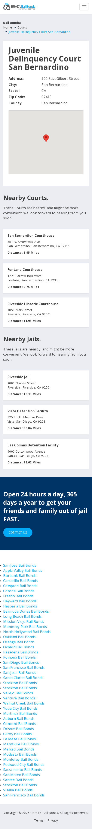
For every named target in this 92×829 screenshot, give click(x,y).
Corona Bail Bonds (18, 591)
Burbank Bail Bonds (20, 575)
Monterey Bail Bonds (20, 759)
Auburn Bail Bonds (18, 718)
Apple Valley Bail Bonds (22, 570)
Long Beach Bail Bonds (22, 616)
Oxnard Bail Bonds (18, 647)
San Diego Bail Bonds (21, 662)
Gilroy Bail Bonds (17, 734)
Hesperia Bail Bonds (20, 606)
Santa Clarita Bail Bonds (23, 677)
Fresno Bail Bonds (18, 596)
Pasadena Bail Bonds (20, 652)
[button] (46, 138)
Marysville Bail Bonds (21, 744)
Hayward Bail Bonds (20, 601)
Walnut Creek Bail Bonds (24, 703)
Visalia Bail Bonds (18, 790)
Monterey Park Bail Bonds (25, 626)
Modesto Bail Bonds (20, 754)
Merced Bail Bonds (18, 749)
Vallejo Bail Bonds (18, 693)
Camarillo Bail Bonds (20, 580)
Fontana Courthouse (25, 270)
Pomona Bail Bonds (19, 657)
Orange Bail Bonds (18, 642)
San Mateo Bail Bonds (21, 774)
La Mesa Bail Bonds (19, 739)
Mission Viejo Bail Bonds (23, 621)
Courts (22, 27)
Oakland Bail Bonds (19, 637)
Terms (38, 820)
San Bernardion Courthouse (31, 236)
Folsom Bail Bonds (18, 728)
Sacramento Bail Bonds (22, 769)
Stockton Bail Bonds (20, 682)
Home (7, 27)
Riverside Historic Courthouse (33, 304)
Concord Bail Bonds (19, 723)
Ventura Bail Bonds (19, 698)
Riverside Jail (18, 377)
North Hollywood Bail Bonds (26, 631)
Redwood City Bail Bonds (23, 764)
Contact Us (18, 532)
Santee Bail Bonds (18, 780)
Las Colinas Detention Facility (32, 445)
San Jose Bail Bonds (19, 565)
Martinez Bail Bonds (20, 713)
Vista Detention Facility (27, 411)
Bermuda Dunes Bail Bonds (26, 611)
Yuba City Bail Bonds (20, 708)
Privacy (52, 820)
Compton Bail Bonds (20, 585)
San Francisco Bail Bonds (24, 667)
